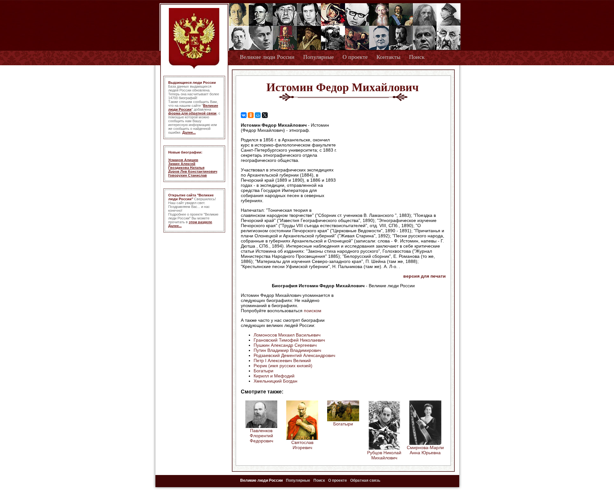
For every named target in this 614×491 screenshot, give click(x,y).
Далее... (189, 132)
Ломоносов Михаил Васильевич (287, 334)
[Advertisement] (391, 163)
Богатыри (263, 370)
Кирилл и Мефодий (274, 375)
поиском (312, 310)
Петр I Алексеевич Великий (282, 360)
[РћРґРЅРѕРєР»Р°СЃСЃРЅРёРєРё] (251, 115)
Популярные (318, 57)
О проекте (355, 57)
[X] (265, 115)
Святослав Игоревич (302, 445)
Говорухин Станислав (187, 175)
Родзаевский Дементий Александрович (294, 355)
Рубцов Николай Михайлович (384, 455)
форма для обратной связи (192, 113)
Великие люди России (267, 57)
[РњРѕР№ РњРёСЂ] (258, 115)
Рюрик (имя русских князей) (283, 365)
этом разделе (200, 222)
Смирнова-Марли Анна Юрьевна (425, 450)
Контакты (388, 57)
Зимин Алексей (181, 164)
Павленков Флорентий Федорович (261, 435)
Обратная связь (365, 480)
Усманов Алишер (183, 160)
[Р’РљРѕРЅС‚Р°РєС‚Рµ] (244, 115)
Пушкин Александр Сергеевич (285, 345)
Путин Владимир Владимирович (287, 350)
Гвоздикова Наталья (186, 168)
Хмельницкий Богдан (275, 381)
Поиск (417, 57)
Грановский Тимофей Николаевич (289, 340)
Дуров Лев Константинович (192, 171)
